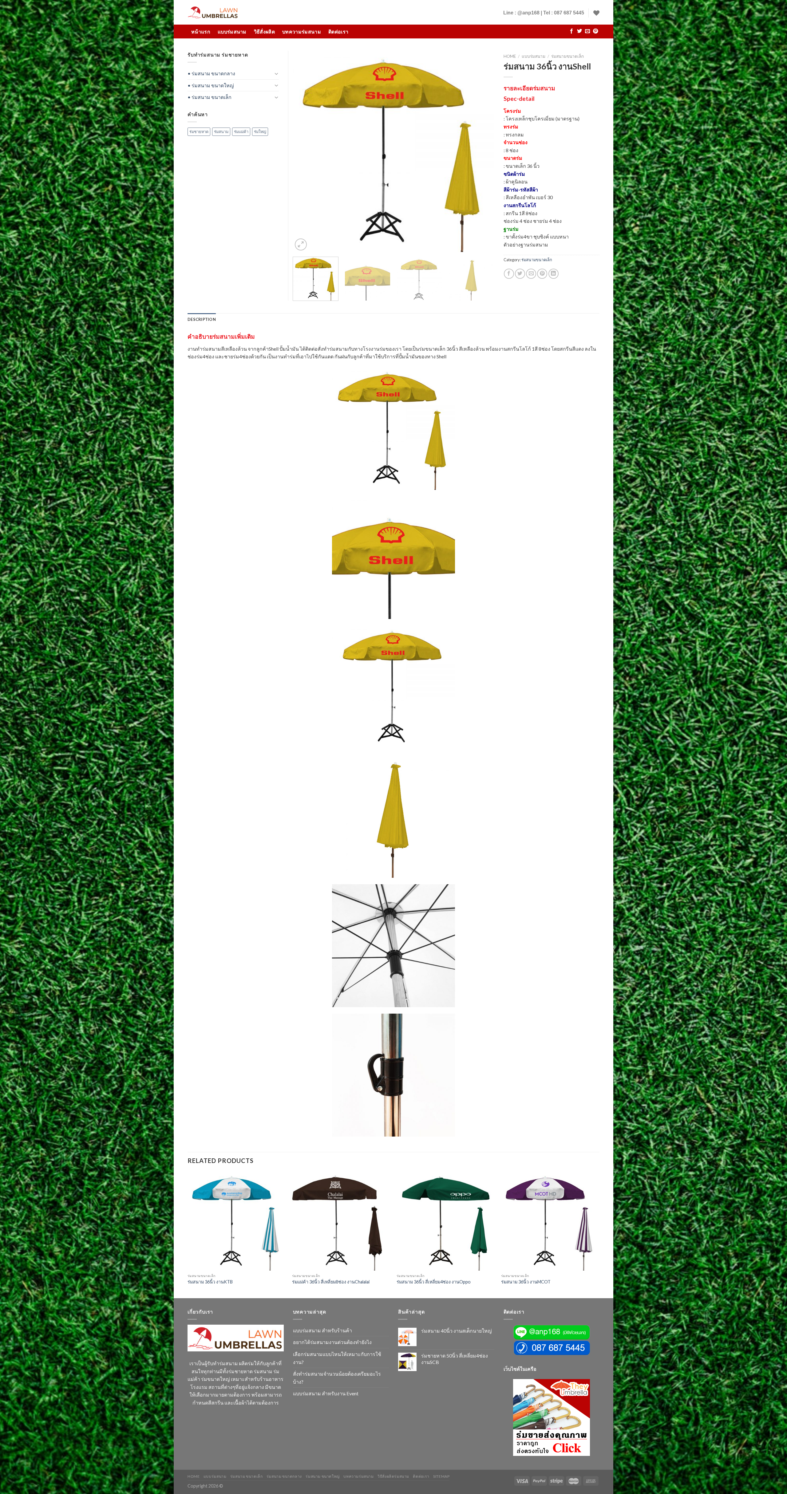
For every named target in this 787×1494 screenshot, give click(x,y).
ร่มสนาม (221, 131)
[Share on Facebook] (509, 274)
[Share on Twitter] (520, 274)
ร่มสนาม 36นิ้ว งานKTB (210, 1281)
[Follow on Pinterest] (595, 31)
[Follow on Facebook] (571, 31)
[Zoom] (301, 244)
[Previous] (304, 151)
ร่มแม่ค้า (241, 131)
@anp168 (528, 12)
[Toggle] (276, 73)
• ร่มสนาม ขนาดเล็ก (209, 97)
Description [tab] (202, 319)
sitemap (441, 1476)
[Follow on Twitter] (579, 31)
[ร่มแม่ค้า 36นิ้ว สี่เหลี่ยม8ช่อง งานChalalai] (341, 1221)
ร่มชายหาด (198, 131)
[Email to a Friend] (531, 274)
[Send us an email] (587, 31)
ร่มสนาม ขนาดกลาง (284, 1476)
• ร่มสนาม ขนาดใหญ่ (211, 85)
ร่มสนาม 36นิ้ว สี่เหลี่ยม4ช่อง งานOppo (434, 1281)
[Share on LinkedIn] (553, 274)
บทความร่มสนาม (301, 31)
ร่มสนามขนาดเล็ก (567, 56)
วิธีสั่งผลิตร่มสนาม (393, 1476)
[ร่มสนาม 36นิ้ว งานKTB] (237, 1221)
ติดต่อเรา (338, 31)
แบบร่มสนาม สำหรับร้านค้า (322, 1330)
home (194, 1476)
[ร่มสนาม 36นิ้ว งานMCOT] (550, 1221)
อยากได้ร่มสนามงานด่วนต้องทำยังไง (332, 1342)
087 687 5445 (569, 12)
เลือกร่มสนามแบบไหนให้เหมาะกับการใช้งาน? (337, 1358)
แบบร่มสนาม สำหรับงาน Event (325, 1393)
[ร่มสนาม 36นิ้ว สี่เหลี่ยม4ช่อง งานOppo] (446, 1221)
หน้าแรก (200, 31)
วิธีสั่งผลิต (264, 31)
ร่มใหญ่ (260, 131)
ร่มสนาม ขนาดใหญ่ (323, 1476)
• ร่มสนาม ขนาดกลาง (211, 73)
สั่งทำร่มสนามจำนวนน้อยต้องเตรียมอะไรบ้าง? (337, 1378)
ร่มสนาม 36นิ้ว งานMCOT (526, 1281)
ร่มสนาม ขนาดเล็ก (246, 1476)
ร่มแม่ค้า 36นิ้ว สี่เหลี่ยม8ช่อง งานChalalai (331, 1281)
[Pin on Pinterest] (542, 274)
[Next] (482, 151)
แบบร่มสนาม (232, 31)
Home (510, 56)
